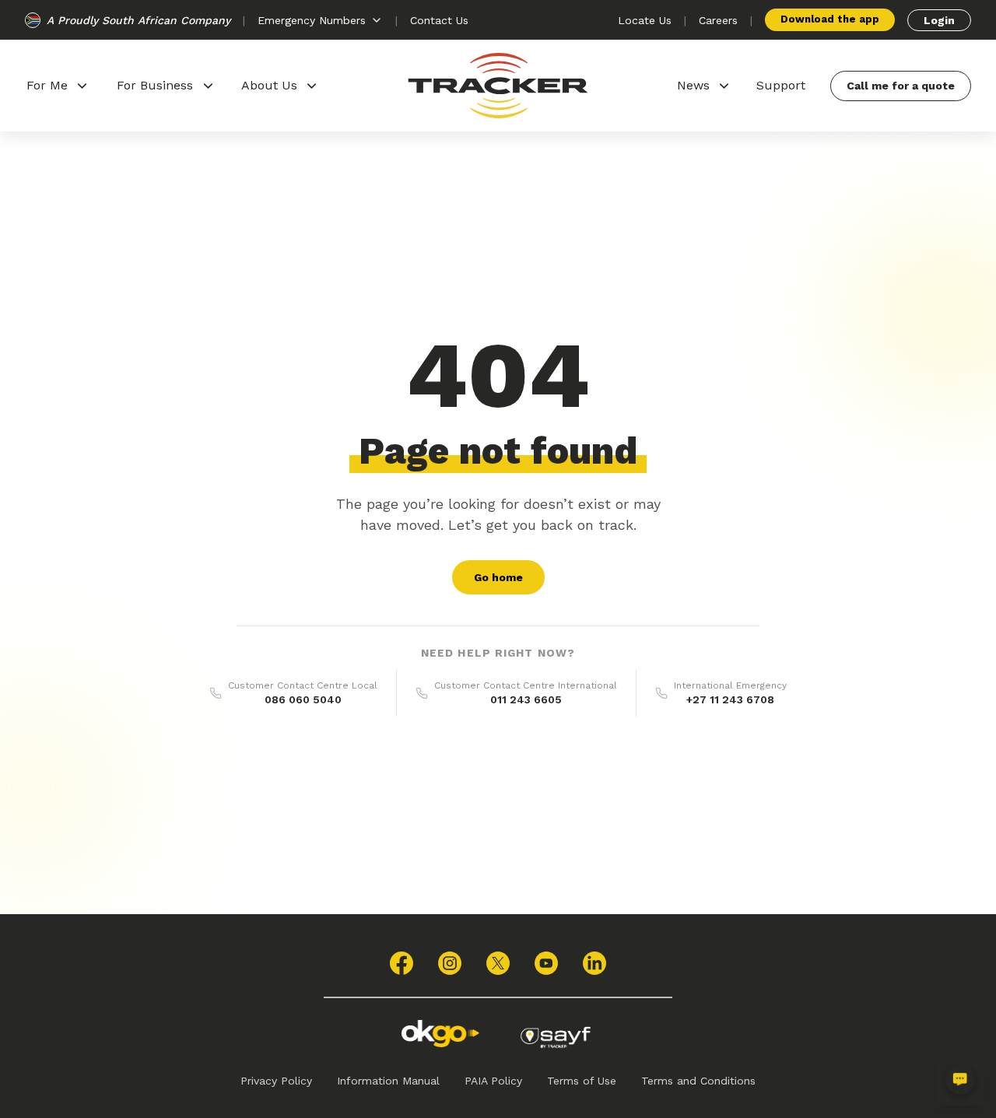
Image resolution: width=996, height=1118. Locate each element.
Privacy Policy (276, 1080)
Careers (718, 20)
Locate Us (645, 20)
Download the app (829, 19)
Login (939, 20)
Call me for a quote (901, 85)
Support (780, 85)
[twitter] (498, 963)
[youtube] (546, 963)
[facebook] (401, 963)
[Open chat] (960, 1082)
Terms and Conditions (698, 1080)
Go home (498, 577)
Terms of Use (581, 1080)
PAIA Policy (493, 1080)
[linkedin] (594, 963)
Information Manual (388, 1080)
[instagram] (449, 963)
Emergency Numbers (312, 20)
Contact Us (439, 20)
